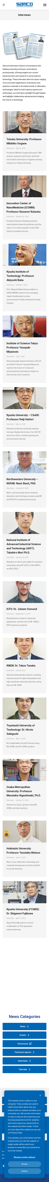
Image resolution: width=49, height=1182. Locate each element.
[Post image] (24, 122)
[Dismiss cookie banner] (40, 1095)
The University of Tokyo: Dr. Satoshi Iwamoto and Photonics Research (23, 974)
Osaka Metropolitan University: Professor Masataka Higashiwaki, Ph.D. (24, 791)
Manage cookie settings (24, 1157)
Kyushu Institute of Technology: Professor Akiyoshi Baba (20, 276)
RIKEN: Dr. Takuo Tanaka (21, 665)
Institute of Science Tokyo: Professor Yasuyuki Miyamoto (22, 347)
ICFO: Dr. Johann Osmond (22, 609)
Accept (24, 1164)
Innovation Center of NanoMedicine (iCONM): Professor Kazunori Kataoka (24, 207)
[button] (4, 1166)
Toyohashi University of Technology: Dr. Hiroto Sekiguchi (21, 729)
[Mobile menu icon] (44, 4)
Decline (25, 1171)
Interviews (10, 148)
